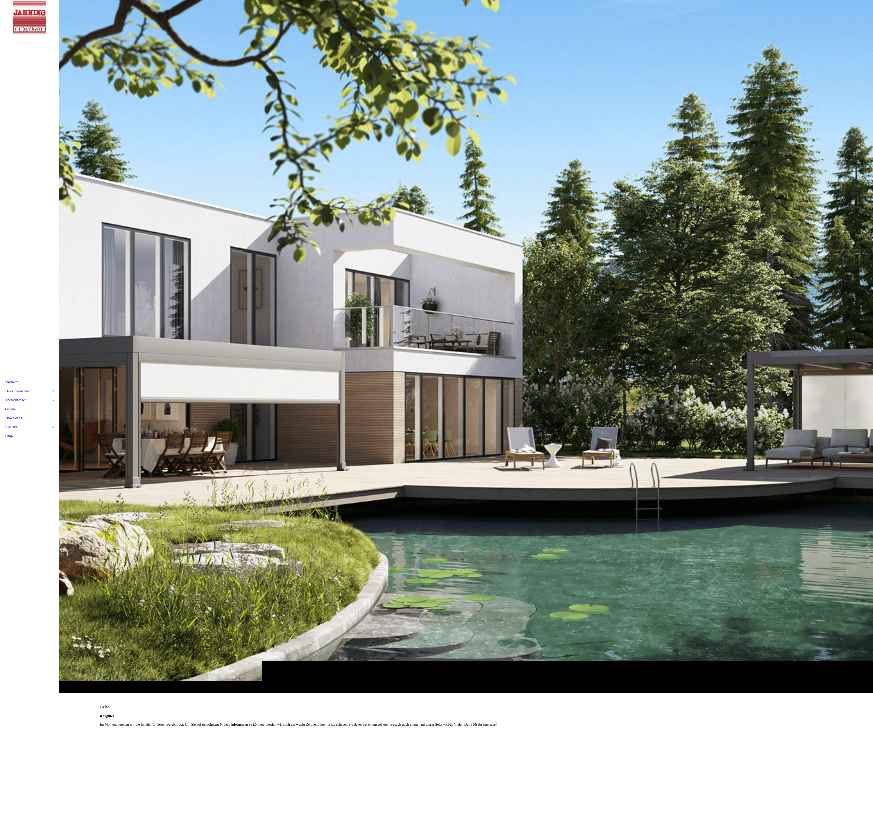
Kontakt (11, 427)
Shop (9, 436)
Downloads (13, 418)
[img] (466, 346)
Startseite (11, 382)
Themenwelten (16, 400)
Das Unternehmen (18, 391)
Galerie (10, 409)
